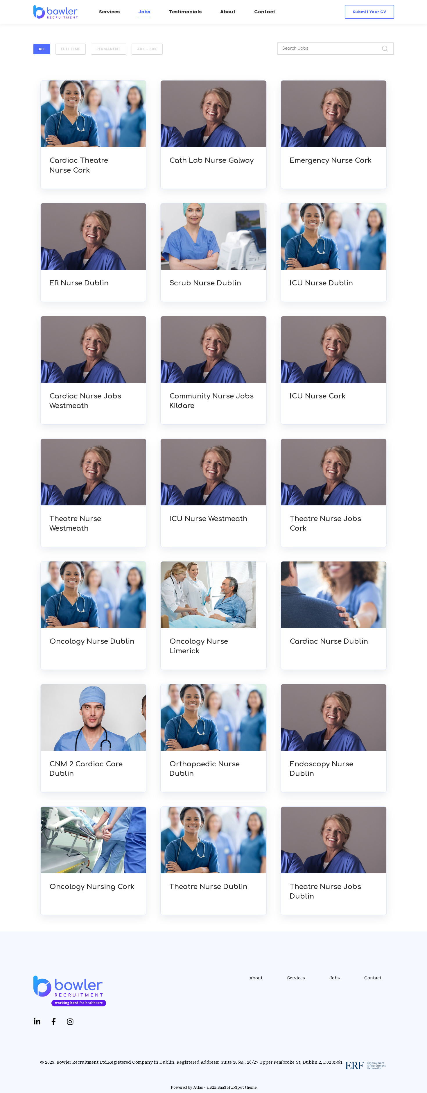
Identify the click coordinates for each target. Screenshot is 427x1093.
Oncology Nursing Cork (91, 887)
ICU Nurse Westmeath (208, 519)
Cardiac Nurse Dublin (329, 641)
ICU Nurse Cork (318, 396)
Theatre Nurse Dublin (208, 887)
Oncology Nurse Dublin (91, 641)
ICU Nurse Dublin (321, 283)
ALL (42, 48)
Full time (70, 48)
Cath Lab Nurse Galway (211, 160)
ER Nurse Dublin (79, 283)
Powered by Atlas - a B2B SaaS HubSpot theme (213, 1087)
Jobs (334, 978)
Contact (372, 978)
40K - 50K (147, 48)
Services (296, 978)
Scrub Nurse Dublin (205, 283)
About (256, 978)
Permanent (108, 48)
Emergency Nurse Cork (331, 160)
